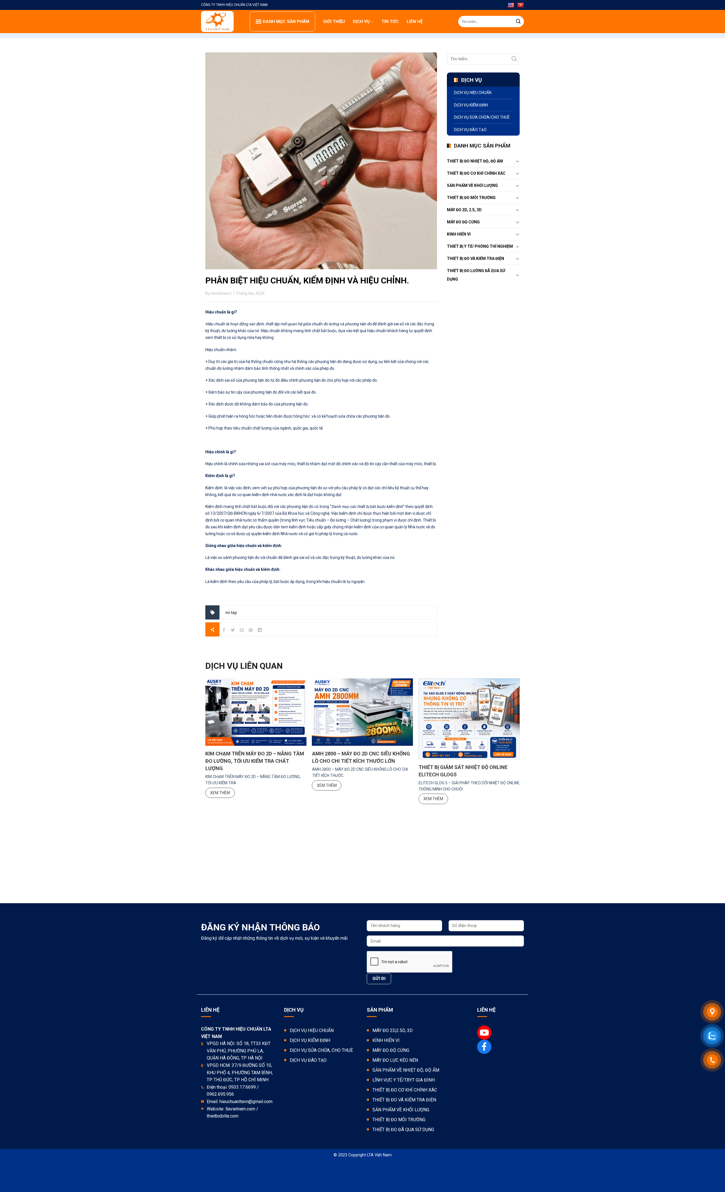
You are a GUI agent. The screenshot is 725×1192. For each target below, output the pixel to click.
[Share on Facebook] (224, 631)
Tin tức (390, 21)
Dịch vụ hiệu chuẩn (472, 92)
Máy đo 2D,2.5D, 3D (392, 1030)
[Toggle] (517, 161)
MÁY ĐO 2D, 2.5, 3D (464, 210)
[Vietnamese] (520, 5)
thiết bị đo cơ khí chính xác (476, 173)
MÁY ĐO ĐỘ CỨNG (463, 222)
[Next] (513, 701)
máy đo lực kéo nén (395, 1060)
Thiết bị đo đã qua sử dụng (403, 1129)
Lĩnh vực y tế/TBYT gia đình (403, 1080)
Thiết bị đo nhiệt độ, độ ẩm (475, 161)
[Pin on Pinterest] (251, 631)
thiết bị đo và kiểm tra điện (475, 258)
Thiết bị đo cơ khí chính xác (404, 1090)
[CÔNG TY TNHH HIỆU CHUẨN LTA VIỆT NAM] (221, 21)
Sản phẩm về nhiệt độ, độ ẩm (405, 1070)
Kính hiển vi (386, 1040)
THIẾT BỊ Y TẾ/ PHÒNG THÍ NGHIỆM (480, 246)
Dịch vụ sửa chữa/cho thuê (482, 117)
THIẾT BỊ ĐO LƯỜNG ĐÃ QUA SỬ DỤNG (476, 274)
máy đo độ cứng (390, 1050)
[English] (511, 5)
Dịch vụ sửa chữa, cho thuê (321, 1050)
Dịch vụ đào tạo (470, 129)
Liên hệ (415, 21)
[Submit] (518, 21)
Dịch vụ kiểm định (471, 105)
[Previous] (211, 701)
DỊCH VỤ (361, 21)
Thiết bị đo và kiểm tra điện (404, 1100)
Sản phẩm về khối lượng (472, 185)
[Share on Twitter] (233, 631)
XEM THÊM (220, 793)
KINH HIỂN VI (459, 234)
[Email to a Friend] (242, 631)
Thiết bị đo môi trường (471, 197)
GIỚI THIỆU (334, 21)
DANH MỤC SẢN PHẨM (286, 21)
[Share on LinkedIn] (260, 631)
